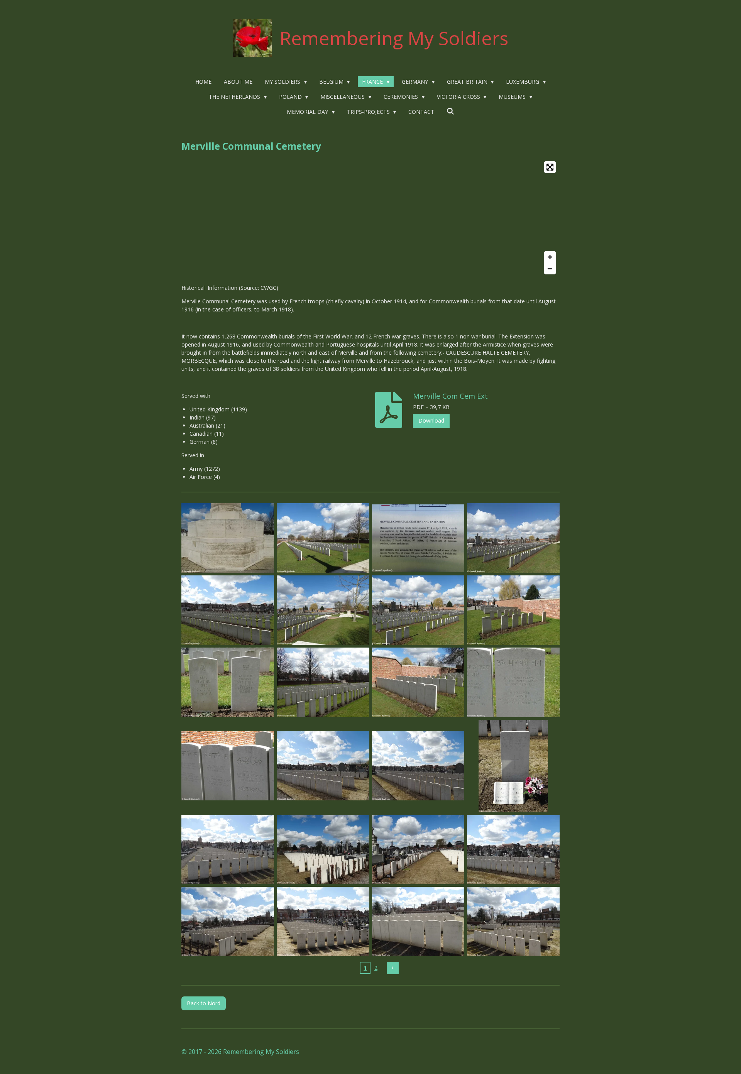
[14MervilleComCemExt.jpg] (322, 766)
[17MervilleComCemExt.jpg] (228, 850)
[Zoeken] (450, 111)
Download (431, 420)
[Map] (370, 217)
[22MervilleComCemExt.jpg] (322, 922)
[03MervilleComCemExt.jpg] (418, 538)
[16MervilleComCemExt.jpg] (513, 766)
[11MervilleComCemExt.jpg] (418, 682)
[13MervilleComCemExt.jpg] (228, 766)
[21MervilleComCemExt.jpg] (228, 922)
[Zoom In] (550, 257)
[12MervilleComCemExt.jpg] (513, 682)
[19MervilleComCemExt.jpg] (418, 850)
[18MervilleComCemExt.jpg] (322, 850)
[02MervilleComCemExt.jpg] (322, 538)
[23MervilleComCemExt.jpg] (418, 922)
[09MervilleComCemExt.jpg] (228, 682)
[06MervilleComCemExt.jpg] (322, 610)
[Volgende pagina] (393, 968)
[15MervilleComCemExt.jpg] (418, 766)
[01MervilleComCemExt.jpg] (228, 538)
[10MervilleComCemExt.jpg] (322, 682)
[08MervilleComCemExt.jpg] (513, 610)
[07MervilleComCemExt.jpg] (418, 610)
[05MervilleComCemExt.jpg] (228, 610)
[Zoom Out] (550, 268)
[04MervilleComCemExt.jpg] (513, 538)
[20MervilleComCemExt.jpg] (513, 850)
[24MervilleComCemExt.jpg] (513, 922)
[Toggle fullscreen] (550, 167)
